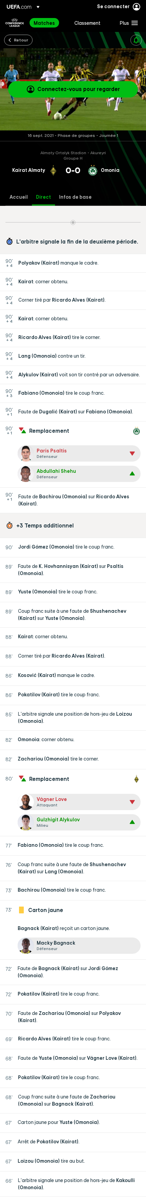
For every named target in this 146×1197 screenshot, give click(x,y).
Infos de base (75, 197)
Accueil (19, 197)
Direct (43, 197)
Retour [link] (21, 39)
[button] (127, 23)
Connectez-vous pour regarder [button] (78, 89)
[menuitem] (48, 23)
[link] (44, 23)
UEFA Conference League (14, 23)
